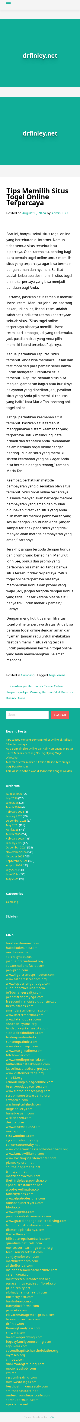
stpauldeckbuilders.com (25, 1033)
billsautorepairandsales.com (28, 1239)
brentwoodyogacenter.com (26, 1086)
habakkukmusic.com (22, 948)
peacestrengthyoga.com (25, 997)
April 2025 (12, 829)
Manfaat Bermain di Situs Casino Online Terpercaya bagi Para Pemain (38, 764)
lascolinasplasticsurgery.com (28, 1068)
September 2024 (17, 861)
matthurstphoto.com (22, 1261)
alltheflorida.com (19, 1265)
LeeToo (51, 1417)
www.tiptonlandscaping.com (28, 1091)
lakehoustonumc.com (22, 943)
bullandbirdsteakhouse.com (28, 1064)
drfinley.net (15, 1324)
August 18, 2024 (34, 213)
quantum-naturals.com (24, 1243)
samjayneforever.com (22, 1256)
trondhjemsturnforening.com (29, 1225)
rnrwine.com (16, 1333)
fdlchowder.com (18, 1055)
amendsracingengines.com (27, 1010)
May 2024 (12, 879)
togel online (57, 675)
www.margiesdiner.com (24, 1051)
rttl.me (11, 1373)
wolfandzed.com (19, 1118)
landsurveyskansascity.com (27, 1028)
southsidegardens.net (23, 1167)
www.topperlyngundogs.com (28, 983)
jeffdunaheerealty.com (23, 992)
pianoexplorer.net (20, 1162)
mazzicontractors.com (23, 1176)
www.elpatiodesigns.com (25, 1198)
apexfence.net (17, 1404)
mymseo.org (15, 1355)
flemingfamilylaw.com (23, 1328)
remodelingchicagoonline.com (30, 1082)
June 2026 (12, 803)
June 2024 (12, 874)
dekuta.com (15, 1122)
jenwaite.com (16, 1310)
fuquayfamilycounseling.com (28, 1342)
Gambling (28, 675)
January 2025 (14, 843)
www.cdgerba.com (20, 1212)
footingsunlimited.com (24, 1037)
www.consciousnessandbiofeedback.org (37, 1149)
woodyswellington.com (24, 1189)
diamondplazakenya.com (25, 1230)
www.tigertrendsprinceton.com (30, 975)
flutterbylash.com (20, 1297)
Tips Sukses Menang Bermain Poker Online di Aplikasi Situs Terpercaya (39, 742)
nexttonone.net (18, 952)
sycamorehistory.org (22, 1140)
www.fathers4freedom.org (26, 979)
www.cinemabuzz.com (23, 1127)
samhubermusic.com (22, 1400)
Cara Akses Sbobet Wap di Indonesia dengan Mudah (39, 771)
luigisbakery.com (19, 1109)
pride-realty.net (18, 1288)
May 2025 (12, 825)
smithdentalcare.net (22, 1391)
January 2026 (14, 816)
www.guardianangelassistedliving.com (36, 1221)
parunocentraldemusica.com (28, 1216)
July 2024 (12, 870)
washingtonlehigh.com (24, 1104)
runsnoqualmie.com (21, 1042)
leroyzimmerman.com (23, 1319)
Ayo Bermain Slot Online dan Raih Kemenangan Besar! (40, 748)
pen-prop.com (17, 970)
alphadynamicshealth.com (26, 1292)
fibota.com (14, 1207)
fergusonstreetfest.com (24, 1252)
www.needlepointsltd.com (26, 1060)
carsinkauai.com (19, 1274)
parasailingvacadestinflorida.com (32, 1283)
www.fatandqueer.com (23, 1019)
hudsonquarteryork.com (25, 1203)
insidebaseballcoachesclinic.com (31, 1270)
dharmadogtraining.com (25, 1364)
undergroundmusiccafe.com (28, 1395)
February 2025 (15, 838)
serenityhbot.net (19, 957)
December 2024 (16, 847)
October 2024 (15, 856)
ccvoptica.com (17, 1100)
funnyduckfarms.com (22, 1306)
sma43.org (14, 1077)
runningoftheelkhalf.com (25, 988)
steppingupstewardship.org (28, 1095)
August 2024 (14, 865)
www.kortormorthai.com (25, 1015)
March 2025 (13, 834)
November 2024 (16, 852)
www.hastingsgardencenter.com (31, 1158)
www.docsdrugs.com (22, 1046)
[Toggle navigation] (8, 3)
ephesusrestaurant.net (24, 1185)
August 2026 (14, 794)
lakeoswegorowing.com (24, 1337)
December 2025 (16, 820)
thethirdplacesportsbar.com (27, 1180)
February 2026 (15, 811)
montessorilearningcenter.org (29, 1248)
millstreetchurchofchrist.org (28, 1279)
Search (60, 715)
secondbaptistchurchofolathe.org (32, 1350)
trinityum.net (16, 1171)
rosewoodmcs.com (20, 1136)
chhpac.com (15, 1359)
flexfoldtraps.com (19, 1006)
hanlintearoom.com (21, 1301)
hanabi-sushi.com (20, 1113)
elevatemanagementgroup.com (30, 1315)
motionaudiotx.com (21, 1368)
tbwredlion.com (18, 1234)
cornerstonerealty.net (23, 1145)
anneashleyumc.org (21, 1024)
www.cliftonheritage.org (25, 1073)
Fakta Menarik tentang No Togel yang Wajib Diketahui (34, 755)
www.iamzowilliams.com (25, 1154)
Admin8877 (59, 213)
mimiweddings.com (21, 1382)
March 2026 (13, 807)
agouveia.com (17, 1346)
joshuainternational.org (24, 961)
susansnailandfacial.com (25, 966)
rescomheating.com (21, 1377)
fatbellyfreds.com (19, 1194)
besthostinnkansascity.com (27, 1386)
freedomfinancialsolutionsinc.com (32, 1001)
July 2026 (11, 798)
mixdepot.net (16, 1131)
